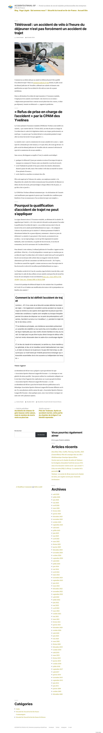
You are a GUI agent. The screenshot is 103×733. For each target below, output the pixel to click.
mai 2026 (56, 503)
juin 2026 (56, 500)
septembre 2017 (58, 669)
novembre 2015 (58, 677)
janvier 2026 (57, 514)
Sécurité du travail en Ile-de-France (62, 10)
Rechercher (18, 431)
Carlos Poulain (20, 37)
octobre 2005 (57, 691)
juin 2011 (56, 686)
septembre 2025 (58, 525)
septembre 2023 (58, 580)
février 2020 (57, 644)
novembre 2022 (58, 591)
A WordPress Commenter (24, 487)
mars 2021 (56, 619)
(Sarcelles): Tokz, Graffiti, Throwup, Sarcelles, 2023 (68, 452)
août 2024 (56, 561)
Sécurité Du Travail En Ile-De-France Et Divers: (49, 401)
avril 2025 (56, 539)
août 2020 (56, 633)
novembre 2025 (58, 519)
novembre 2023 (58, 578)
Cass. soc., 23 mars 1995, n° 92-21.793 (32, 279)
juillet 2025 (56, 530)
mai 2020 (56, 639)
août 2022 (56, 597)
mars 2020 (56, 641)
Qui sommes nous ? (38, 10)
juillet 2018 (56, 666)
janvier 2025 (57, 547)
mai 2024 (56, 569)
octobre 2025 (57, 522)
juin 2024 (56, 566)
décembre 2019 (58, 647)
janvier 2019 (57, 661)
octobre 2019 (57, 650)
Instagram (63, 727)
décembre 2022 (58, 589)
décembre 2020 (58, 627)
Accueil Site (83, 10)
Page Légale (24, 10)
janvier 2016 (57, 675)
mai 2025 (56, 536)
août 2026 (56, 494)
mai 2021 (56, 616)
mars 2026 (56, 508)
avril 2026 (56, 505)
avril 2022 (56, 608)
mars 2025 (56, 541)
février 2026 (57, 511)
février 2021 (57, 622)
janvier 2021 (57, 625)
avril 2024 (56, 572)
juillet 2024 (56, 564)
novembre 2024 (58, 553)
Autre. (18, 709)
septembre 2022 (58, 594)
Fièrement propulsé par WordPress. (38, 727)
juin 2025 (56, 533)
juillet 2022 (56, 600)
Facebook (51, 727)
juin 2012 (56, 683)
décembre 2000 (58, 694)
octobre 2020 (57, 630)
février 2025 (57, 544)
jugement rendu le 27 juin (41, 83)
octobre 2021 (57, 614)
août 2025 (56, 528)
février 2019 (57, 658)
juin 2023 (56, 583)
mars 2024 (56, 575)
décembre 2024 (58, 550)
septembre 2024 (58, 558)
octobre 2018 (57, 664)
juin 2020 (56, 636)
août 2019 (56, 653)
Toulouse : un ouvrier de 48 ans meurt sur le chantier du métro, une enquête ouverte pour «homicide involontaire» (68, 477)
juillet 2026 (56, 497)
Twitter (57, 727)
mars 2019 (56, 655)
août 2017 (56, 672)
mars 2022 (56, 611)
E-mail (70, 727)
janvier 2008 (57, 689)
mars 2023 (56, 586)
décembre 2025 (58, 517)
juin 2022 (56, 603)
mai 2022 (56, 605)
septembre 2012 (58, 680)
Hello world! (38, 487)
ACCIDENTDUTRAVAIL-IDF (25, 6)
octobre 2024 (57, 555)
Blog (16, 10)
